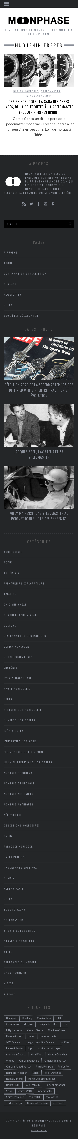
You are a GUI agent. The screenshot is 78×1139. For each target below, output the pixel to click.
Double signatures (18, 657)
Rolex (8, 305)
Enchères (11, 667)
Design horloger (26, 91)
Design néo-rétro (48, 1024)
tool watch (52, 1096)
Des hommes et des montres (25, 636)
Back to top (38, 1130)
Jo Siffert (65, 1042)
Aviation (10, 594)
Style (8, 951)
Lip (30, 1048)
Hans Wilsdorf (14, 1036)
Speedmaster (50, 91)
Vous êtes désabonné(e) (22, 315)
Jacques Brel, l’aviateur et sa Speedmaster (39, 454)
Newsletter (13, 294)
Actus (8, 562)
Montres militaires (19, 794)
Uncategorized (15, 972)
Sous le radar (15, 909)
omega (10, 1060)
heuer (8, 699)
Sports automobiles (19, 930)
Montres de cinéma (18, 772)
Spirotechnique (15, 1096)
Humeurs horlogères (20, 720)
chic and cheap (15, 604)
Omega (8, 836)
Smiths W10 (25, 1091)
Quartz (9, 878)
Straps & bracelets (19, 941)
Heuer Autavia (48, 1036)
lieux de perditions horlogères (28, 762)
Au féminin (12, 573)
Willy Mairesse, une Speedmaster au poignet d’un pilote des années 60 (39, 516)
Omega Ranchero (29, 1060)
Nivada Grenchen (58, 1054)
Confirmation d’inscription (25, 273)
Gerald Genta (35, 1030)
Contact (10, 284)
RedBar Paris (14, 888)
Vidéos (9, 983)
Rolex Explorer (14, 1078)
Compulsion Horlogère (19, 1024)
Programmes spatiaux (20, 867)
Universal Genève (37, 1103)
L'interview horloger (20, 741)
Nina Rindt (37, 1054)
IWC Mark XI (13, 1042)
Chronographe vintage (21, 615)
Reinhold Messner (16, 1072)
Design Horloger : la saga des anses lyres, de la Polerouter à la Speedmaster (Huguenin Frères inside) (39, 107)
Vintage (10, 993)
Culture (10, 625)
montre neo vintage (48, 1048)
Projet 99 (63, 1066)
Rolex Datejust (52, 1072)
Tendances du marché (20, 962)
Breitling (27, 1018)
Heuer (31, 1036)
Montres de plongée (19, 783)
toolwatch (35, 1096)
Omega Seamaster (55, 1060)
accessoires (13, 552)
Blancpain (11, 1018)
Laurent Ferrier (14, 1048)
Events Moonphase (18, 678)
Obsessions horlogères (22, 825)
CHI (58, 1018)
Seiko (9, 1091)
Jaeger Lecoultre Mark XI (40, 1042)
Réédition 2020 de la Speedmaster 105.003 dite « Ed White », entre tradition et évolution (39, 390)
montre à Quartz (16, 1054)
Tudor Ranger (14, 1103)
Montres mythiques (19, 804)
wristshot (58, 1103)
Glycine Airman (57, 1030)
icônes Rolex (14, 730)
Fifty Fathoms (14, 1030)
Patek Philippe (15, 857)
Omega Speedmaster (18, 1066)
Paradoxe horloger (18, 846)
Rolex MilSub (32, 1084)
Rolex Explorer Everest (41, 1078)
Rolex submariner (55, 1084)
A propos (11, 252)
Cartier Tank (44, 1018)
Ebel (65, 1024)
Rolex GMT (13, 1084)
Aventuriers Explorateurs (24, 583)
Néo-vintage (13, 815)
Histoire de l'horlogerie (23, 709)
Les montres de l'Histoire (24, 751)
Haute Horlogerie (17, 688)
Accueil (9, 263)
